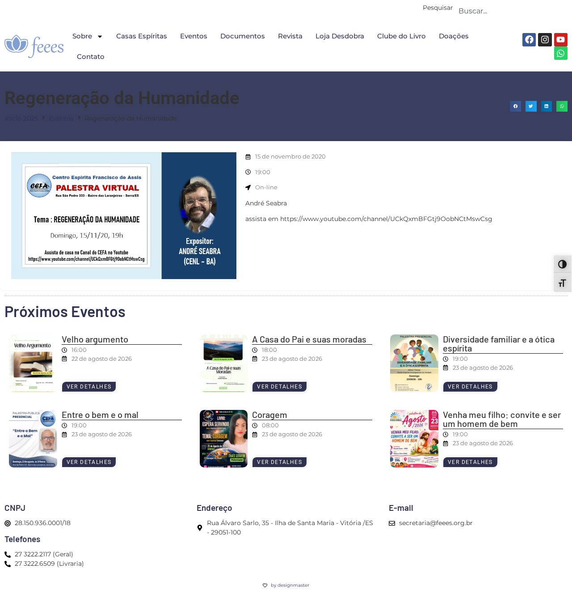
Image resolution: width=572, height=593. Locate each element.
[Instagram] (544, 39)
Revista (290, 36)
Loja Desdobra (339, 36)
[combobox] (510, 10)
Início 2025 (21, 118)
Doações (454, 36)
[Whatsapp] (561, 53)
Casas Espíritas (141, 36)
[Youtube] (561, 39)
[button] (515, 106)
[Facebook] (529, 39)
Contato (91, 56)
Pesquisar (438, 8)
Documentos (242, 36)
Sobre (82, 36)
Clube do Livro (401, 36)
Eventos (193, 36)
